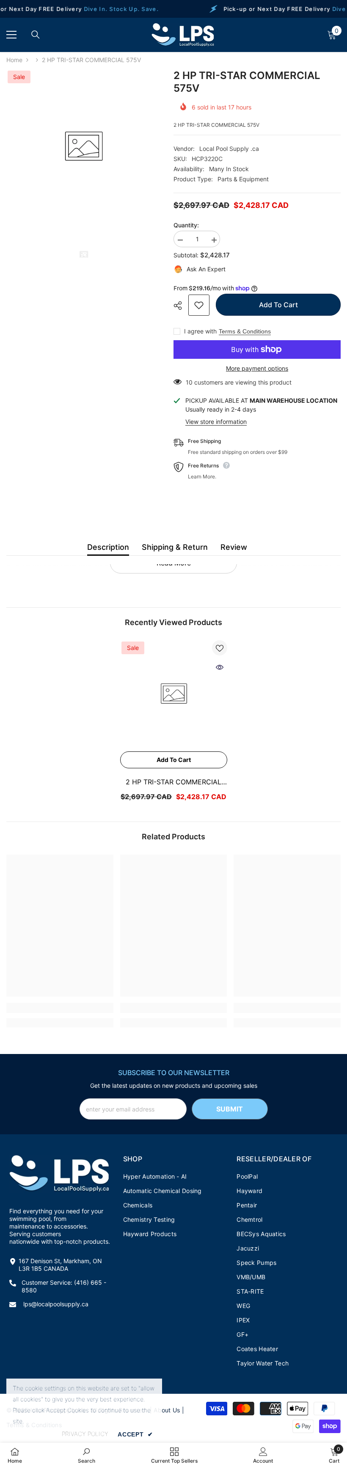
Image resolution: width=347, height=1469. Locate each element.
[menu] (11, 35)
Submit (229, 1109)
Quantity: (186, 225)
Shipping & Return (175, 547)
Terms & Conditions (245, 331)
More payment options (257, 368)
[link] (59, 1008)
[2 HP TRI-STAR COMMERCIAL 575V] (173, 693)
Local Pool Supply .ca (229, 148)
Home (14, 59)
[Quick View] (219, 667)
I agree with (200, 331)
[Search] (35, 35)
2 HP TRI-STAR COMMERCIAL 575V (173, 782)
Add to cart (278, 304)
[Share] (181, 305)
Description (108, 547)
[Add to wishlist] (198, 305)
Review (233, 547)
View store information (216, 421)
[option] (83, 146)
